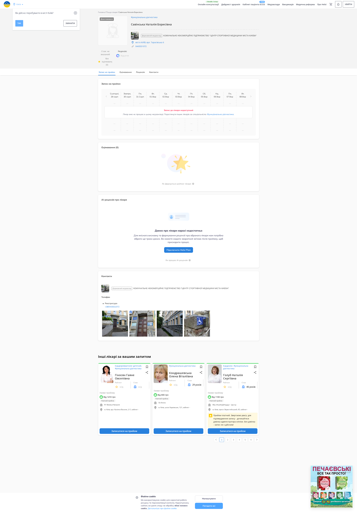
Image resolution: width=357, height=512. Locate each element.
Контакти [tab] (153, 72)
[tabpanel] (178, 211)
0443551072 (141, 46)
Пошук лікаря (111, 12)
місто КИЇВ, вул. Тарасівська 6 (149, 42)
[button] (106, 96)
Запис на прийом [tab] (107, 72)
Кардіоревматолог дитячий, (128, 365)
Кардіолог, (228, 365)
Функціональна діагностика (144, 17)
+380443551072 (112, 306)
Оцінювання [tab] (126, 72)
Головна (101, 12)
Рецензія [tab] (140, 72)
